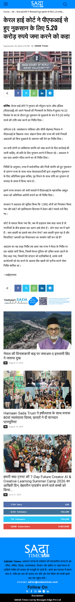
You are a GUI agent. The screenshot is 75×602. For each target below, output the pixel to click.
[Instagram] (35, 591)
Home (6, 11)
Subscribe (63, 526)
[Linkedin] (42, 93)
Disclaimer (38, 595)
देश (13, 11)
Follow (65, 511)
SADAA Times (41, 45)
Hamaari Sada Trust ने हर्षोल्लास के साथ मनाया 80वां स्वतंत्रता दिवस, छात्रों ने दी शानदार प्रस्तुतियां (36, 417)
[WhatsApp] (34, 93)
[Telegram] (50, 93)
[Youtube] (39, 591)
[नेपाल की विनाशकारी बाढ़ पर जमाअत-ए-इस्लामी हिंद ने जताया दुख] (37, 330)
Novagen (42, 599)
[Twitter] (25, 93)
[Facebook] (17, 93)
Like (67, 504)
